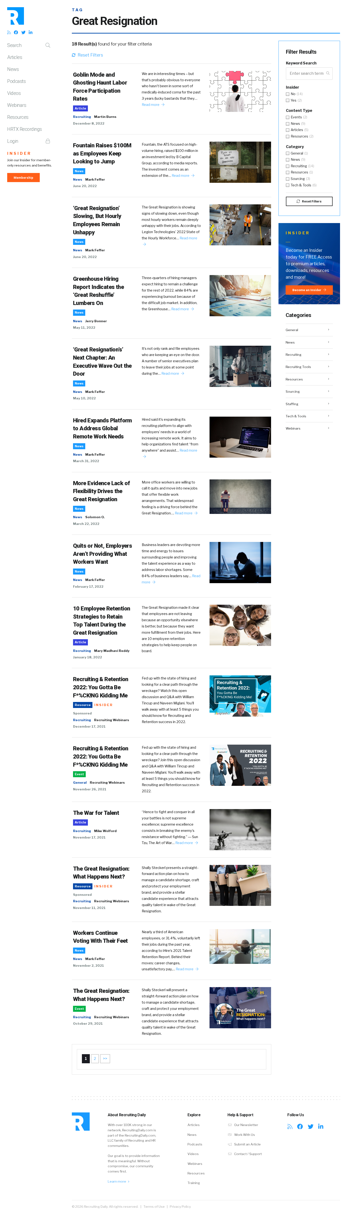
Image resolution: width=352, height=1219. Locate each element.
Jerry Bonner (96, 321)
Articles (14, 57)
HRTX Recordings (24, 129)
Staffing (292, 404)
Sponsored (82, 713)
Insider (19, 153)
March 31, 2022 (86, 461)
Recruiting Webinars (111, 720)
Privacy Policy (180, 1206)
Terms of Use (154, 1206)
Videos (14, 93)
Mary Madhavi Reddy (112, 651)
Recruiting (82, 117)
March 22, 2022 (86, 524)
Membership (23, 177)
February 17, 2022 (88, 586)
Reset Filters (90, 55)
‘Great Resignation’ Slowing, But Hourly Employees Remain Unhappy (97, 220)
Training (193, 1183)
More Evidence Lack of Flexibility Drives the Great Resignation (101, 491)
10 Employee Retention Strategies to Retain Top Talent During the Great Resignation (101, 620)
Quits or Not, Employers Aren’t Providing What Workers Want (102, 553)
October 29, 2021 (88, 1023)
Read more (151, 105)
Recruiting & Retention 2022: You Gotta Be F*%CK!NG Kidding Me (100, 687)
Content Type (299, 110)
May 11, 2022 (84, 327)
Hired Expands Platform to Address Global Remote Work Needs (102, 428)
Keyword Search (301, 63)
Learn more (117, 1181)
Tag (77, 10)
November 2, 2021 (88, 965)
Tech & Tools (296, 416)
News (13, 69)
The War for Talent (96, 813)
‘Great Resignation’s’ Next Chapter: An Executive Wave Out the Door (102, 361)
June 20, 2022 (85, 186)
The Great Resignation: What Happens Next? (101, 872)
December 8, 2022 (88, 123)
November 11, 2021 (89, 908)
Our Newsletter (245, 1125)
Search (14, 45)
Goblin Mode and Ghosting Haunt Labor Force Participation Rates (100, 86)
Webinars (16, 105)
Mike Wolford (105, 831)
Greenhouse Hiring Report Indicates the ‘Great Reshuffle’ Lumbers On (98, 291)
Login (12, 141)
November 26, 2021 (89, 789)
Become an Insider (307, 290)
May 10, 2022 (84, 398)
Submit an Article (247, 1144)
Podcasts (16, 81)
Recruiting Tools (298, 367)
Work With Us (244, 1135)
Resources (17, 117)
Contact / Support (247, 1154)
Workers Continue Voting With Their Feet (100, 937)
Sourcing (293, 391)
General (80, 782)
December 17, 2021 (89, 726)
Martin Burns (105, 117)
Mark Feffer (95, 179)
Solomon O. (95, 517)
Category (295, 146)
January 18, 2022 (87, 657)
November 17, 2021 (89, 837)
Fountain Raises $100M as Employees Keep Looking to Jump (102, 153)
